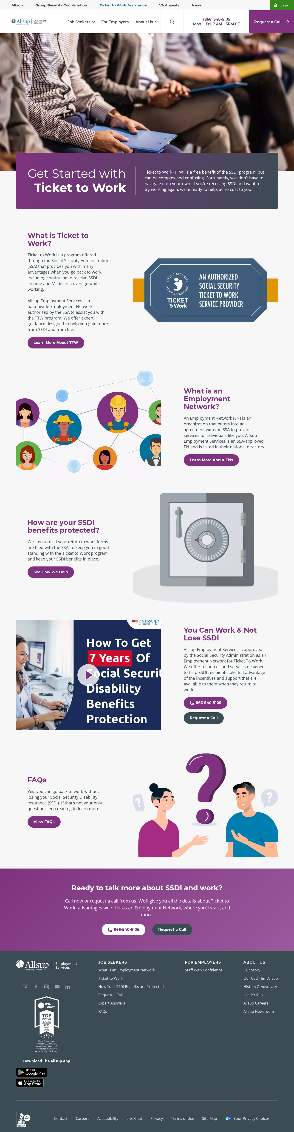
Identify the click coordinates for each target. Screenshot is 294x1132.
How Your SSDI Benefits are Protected (131, 986)
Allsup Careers (256, 1003)
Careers (82, 1118)
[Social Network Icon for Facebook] (36, 987)
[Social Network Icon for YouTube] (57, 987)
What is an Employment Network (126, 970)
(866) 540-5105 (216, 19)
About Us (144, 22)
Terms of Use (182, 1118)
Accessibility (107, 1118)
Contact (61, 1118)
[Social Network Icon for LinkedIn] (67, 987)
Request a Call (268, 22)
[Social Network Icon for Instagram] (46, 987)
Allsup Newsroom (258, 1011)
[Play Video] (88, 675)
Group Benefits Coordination (61, 5)
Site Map (209, 1118)
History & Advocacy (260, 986)
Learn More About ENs (211, 460)
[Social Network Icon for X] (25, 987)
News (197, 5)
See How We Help (51, 572)
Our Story (251, 970)
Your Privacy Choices (251, 1118)
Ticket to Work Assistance (123, 5)
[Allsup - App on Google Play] (31, 1072)
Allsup (17, 5)
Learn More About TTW (56, 342)
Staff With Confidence (203, 970)
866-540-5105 (208, 703)
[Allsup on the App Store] (30, 1083)
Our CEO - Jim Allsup (260, 978)
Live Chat (134, 1118)
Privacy (156, 1118)
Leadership (253, 994)
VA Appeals (169, 5)
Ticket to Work (110, 978)
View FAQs (44, 822)
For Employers (115, 22)
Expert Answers (111, 1003)
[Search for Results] (172, 21)
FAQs (102, 1011)
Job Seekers (79, 22)
